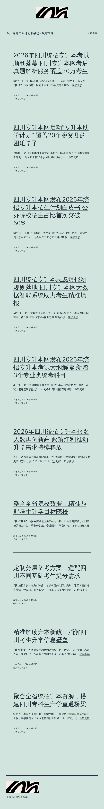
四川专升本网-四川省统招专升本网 (29, 33)
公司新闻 (93, 32)
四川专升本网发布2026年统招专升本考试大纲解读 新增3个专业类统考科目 (51, 367)
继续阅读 (77, 85)
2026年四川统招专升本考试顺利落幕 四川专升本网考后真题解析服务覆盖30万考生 (51, 63)
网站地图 (22, 796)
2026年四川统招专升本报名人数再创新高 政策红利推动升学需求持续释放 (51, 439)
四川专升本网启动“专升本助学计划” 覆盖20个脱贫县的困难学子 (51, 135)
